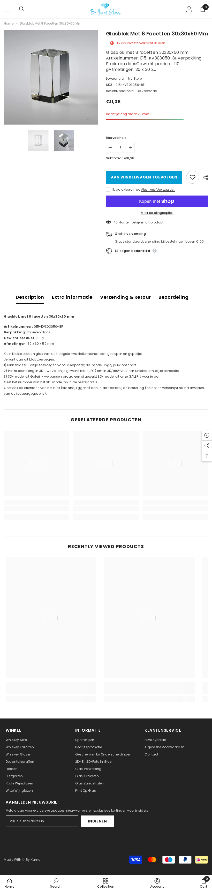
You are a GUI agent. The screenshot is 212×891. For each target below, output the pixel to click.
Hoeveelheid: (116, 138)
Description (30, 297)
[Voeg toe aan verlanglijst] (192, 177)
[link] (36, 508)
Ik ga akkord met (126, 189)
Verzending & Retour (125, 297)
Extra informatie (72, 297)
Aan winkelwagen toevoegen (143, 177)
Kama (36, 859)
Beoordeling (173, 297)
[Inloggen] (189, 9)
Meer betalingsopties (157, 213)
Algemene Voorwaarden (158, 189)
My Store (135, 78)
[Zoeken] (22, 9)
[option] (51, 77)
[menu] (7, 9)
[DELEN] (203, 177)
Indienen (97, 821)
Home (8, 23)
